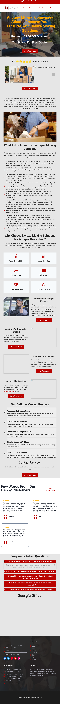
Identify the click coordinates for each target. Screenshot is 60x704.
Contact (34, 650)
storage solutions (9, 391)
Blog (33, 655)
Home (24, 8)
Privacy (34, 659)
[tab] (30, 564)
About (52, 8)
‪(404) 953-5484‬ (14, 654)
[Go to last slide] (6, 74)
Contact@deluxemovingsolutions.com (16, 652)
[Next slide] (53, 74)
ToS (33, 657)
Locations (42, 8)
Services (31, 8)
